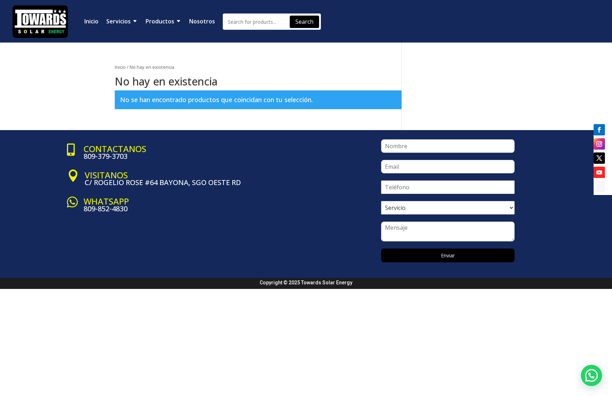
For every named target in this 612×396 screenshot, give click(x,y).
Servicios (118, 21)
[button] (591, 375)
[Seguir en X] (599, 158)
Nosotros (202, 21)
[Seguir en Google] (599, 186)
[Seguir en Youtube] (599, 172)
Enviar (448, 255)
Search (304, 22)
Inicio (91, 21)
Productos (160, 21)
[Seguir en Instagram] (599, 144)
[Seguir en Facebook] (599, 129)
